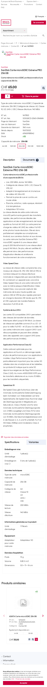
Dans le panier (31, 96)
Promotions (28, 4)
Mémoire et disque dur (29, 43)
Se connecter (38, 22)
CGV (12, 679)
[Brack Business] (6, 23)
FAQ (2, 7)
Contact (39, 4)
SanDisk (4, 67)
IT (16, 43)
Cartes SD (15, 46)
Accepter (23, 683)
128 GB (30, 633)
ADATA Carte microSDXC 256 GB (23, 616)
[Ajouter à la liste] (43, 88)
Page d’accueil (7, 43)
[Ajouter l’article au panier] (36, 639)
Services (4, 4)
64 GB (16, 633)
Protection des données (23, 679)
